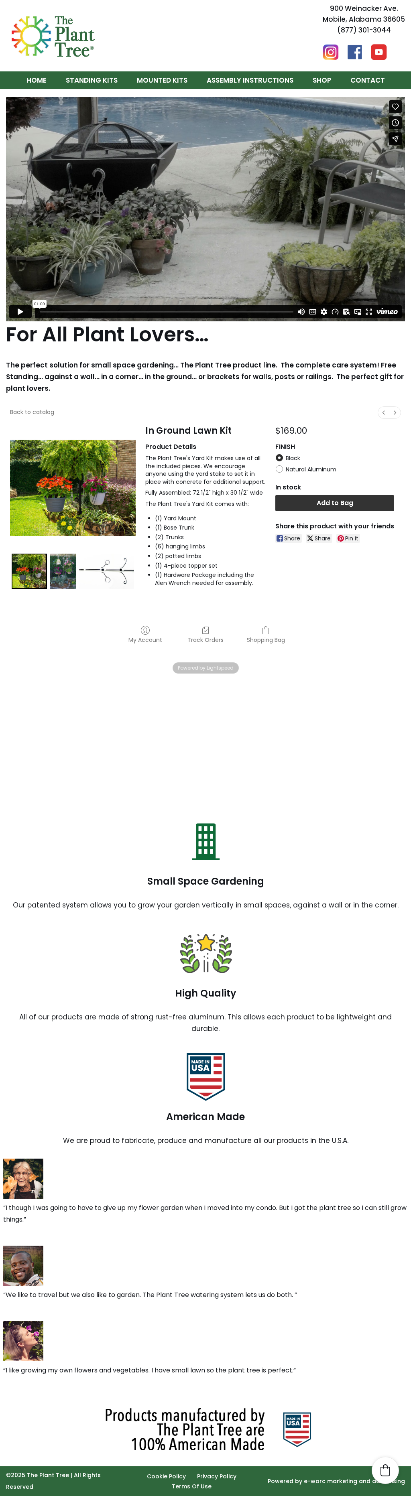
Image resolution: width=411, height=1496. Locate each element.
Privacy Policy (216, 1476)
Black (293, 458)
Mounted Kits (162, 80)
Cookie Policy (166, 1476)
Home (36, 80)
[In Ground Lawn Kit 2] (106, 571)
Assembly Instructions (250, 80)
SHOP (322, 80)
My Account (145, 639)
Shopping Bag (266, 639)
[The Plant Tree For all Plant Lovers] (53, 36)
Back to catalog (32, 412)
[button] (385, 1470)
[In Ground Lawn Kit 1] (63, 571)
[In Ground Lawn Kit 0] (29, 571)
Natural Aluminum (311, 469)
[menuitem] (383, 412)
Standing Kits (92, 80)
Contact (367, 80)
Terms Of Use (192, 1486)
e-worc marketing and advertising (354, 1481)
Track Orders (205, 639)
